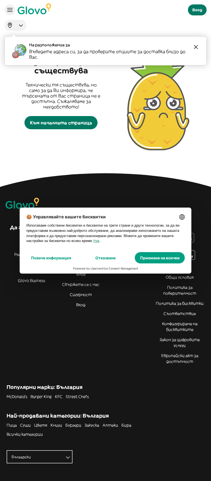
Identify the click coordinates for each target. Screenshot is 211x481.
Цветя (40, 425)
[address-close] (195, 47)
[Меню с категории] (9, 9)
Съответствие (179, 313)
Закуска (92, 425)
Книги (56, 425)
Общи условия (180, 277)
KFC (58, 396)
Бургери (73, 425)
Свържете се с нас (80, 284)
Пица (12, 425)
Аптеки (110, 425)
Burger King (41, 396)
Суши (25, 425)
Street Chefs (77, 396)
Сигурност (81, 294)
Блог (80, 274)
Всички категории (25, 434)
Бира (126, 425)
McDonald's (17, 396)
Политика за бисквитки (180, 303)
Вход (80, 304)
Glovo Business (31, 280)
